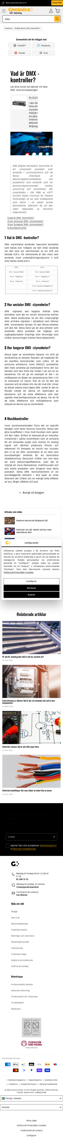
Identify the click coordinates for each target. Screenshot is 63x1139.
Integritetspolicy (35, 1080)
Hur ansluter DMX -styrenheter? (25, 221)
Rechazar (31, 588)
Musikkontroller (17, 227)
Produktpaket (17, 1002)
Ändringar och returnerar (23, 936)
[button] (4, 11)
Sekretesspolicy (48, 845)
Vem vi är (15, 917)
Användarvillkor (51, 1080)
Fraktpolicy (13, 1084)
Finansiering (17, 948)
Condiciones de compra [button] (31, 1130)
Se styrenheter (37, 97)
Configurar (31, 581)
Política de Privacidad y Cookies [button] (31, 1125)
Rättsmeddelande (19, 924)
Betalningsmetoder (20, 942)
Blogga (14, 911)
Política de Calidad (19, 966)
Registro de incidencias (22, 960)
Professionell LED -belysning (24, 996)
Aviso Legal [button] (32, 1120)
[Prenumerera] (54, 836)
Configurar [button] (31, 1135)
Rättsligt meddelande (24, 848)
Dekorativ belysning (20, 990)
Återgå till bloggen (33, 492)
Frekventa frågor (19, 954)
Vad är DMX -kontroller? (30, 28)
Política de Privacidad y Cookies (19, 572)
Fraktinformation (19, 930)
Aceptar (31, 595)
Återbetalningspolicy (16, 1080)
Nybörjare (16, 1009)
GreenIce (8, 28)
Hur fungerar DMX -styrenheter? (25, 224)
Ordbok (17, 28)
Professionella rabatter (22, 984)
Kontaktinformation (29, 1084)
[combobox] (31, 18)
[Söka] (57, 19)
